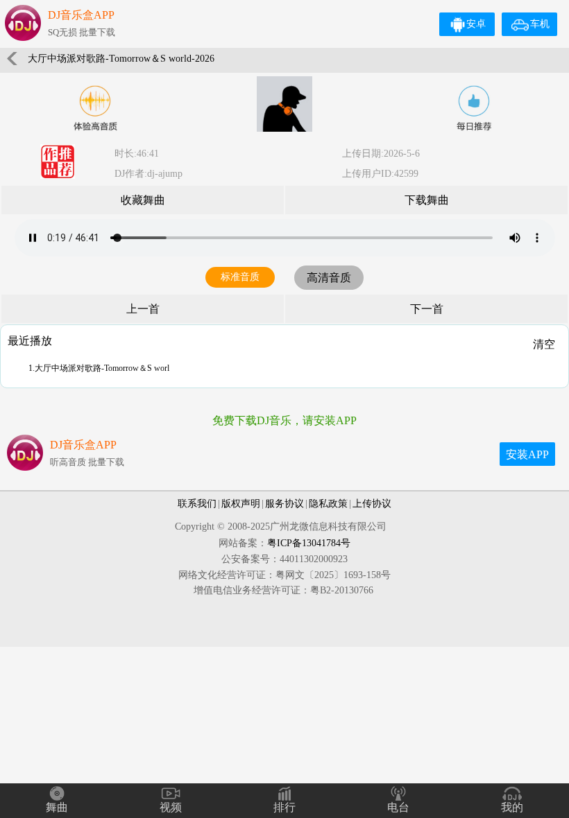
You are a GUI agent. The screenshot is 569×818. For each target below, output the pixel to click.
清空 (544, 344)
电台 (398, 807)
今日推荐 (474, 108)
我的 (512, 807)
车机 (540, 24)
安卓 (476, 24)
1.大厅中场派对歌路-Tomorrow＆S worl (98, 368)
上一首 (143, 309)
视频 (171, 807)
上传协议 (372, 503)
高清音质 (329, 278)
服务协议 (284, 503)
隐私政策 (328, 503)
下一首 (426, 309)
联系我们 (197, 503)
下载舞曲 (427, 200)
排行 (284, 807)
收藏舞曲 (143, 200)
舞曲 (57, 807)
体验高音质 (95, 108)
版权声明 (240, 503)
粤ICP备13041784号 (308, 543)
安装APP (527, 454)
